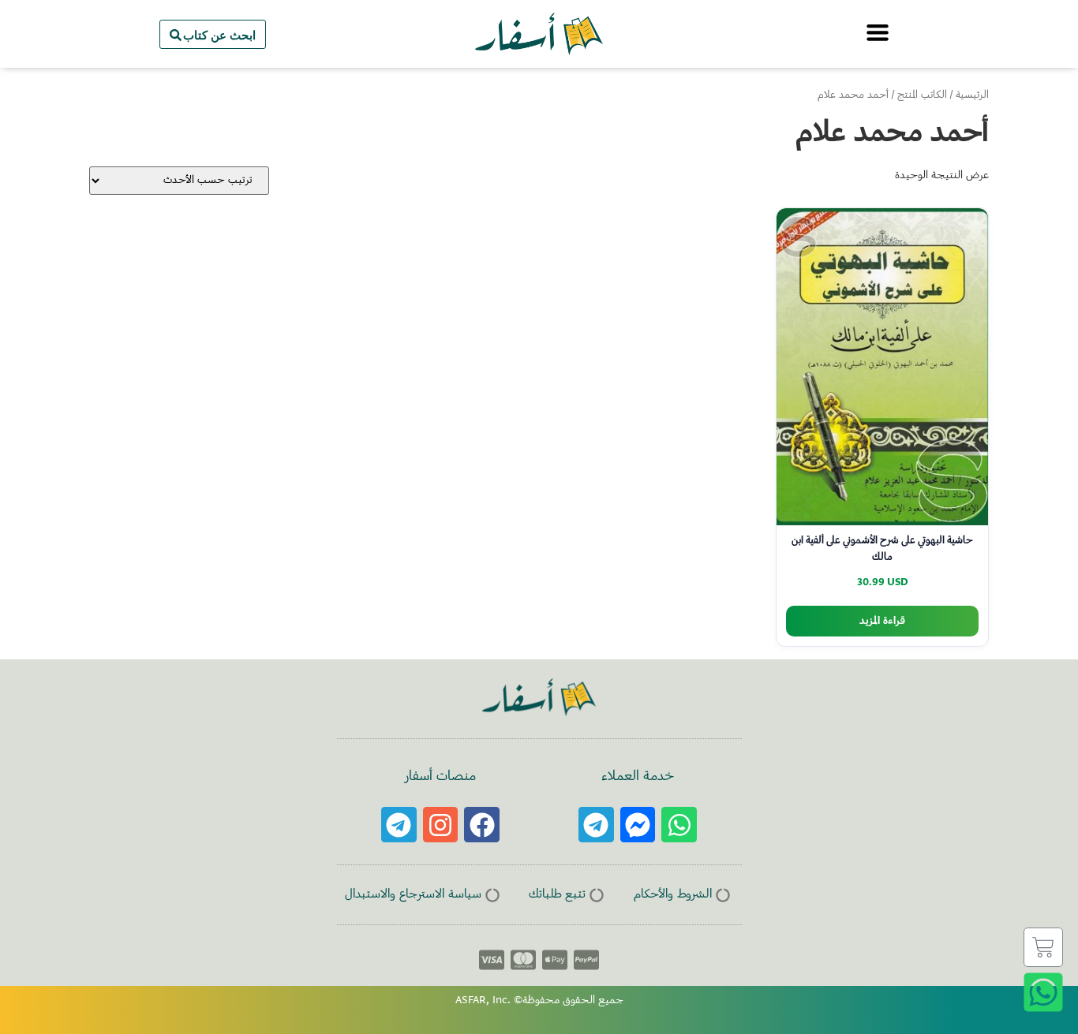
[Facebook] (482, 824)
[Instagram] (441, 824)
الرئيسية (972, 95)
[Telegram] (596, 824)
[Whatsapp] (679, 824)
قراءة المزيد (882, 621)
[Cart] (1043, 947)
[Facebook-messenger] (638, 824)
